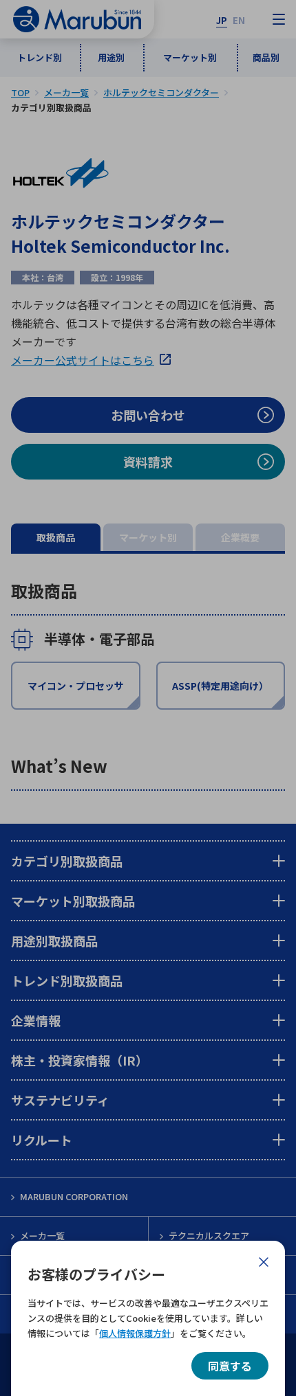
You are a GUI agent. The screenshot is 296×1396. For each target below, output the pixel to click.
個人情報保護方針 (135, 1333)
